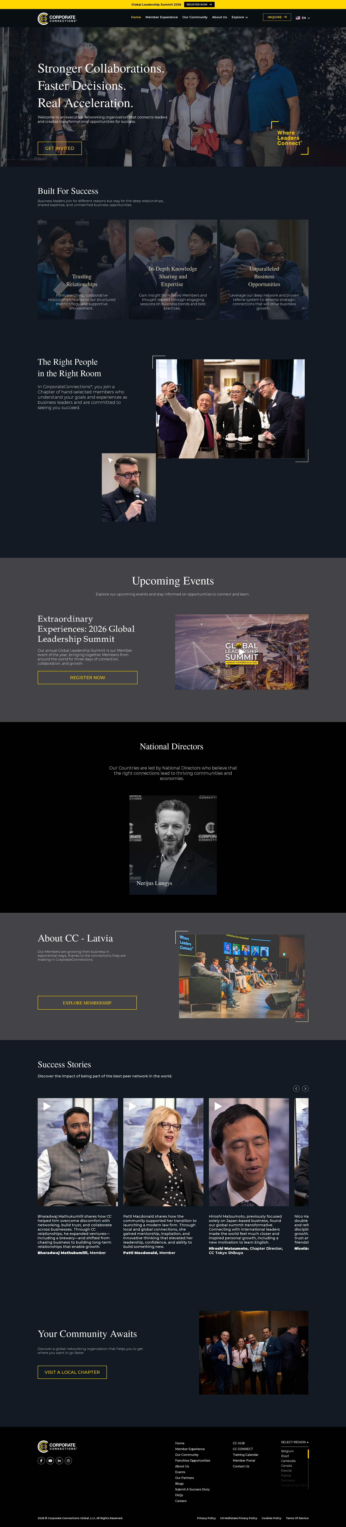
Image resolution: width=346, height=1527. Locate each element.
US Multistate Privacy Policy (238, 1518)
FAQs (179, 1495)
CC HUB (239, 1443)
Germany (288, 1480)
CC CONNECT (243, 1449)
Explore (238, 17)
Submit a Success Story (192, 1489)
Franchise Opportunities (192, 1460)
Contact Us (241, 1466)
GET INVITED (59, 148)
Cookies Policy (271, 1518)
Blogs (179, 1483)
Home (136, 17)
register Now (197, 4)
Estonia (286, 1470)
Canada (286, 1466)
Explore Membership (87, 1003)
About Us (219, 17)
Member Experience (161, 17)
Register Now (87, 677)
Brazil (285, 1456)
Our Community (195, 17)
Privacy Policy (206, 1518)
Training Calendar (245, 1455)
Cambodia (288, 1461)
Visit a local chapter (72, 1372)
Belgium (287, 1451)
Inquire (275, 17)
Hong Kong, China (294, 1485)
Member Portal (244, 1460)
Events (180, 1472)
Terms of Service (297, 1518)
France (286, 1475)
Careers (181, 1501)
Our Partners (185, 1478)
